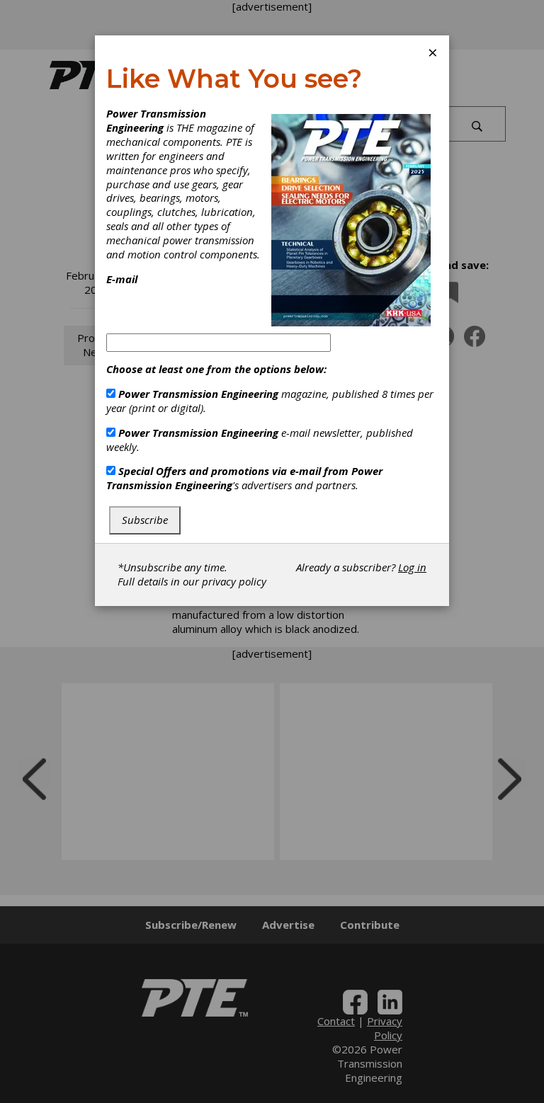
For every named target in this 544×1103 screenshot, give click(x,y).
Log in (412, 567)
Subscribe (145, 520)
